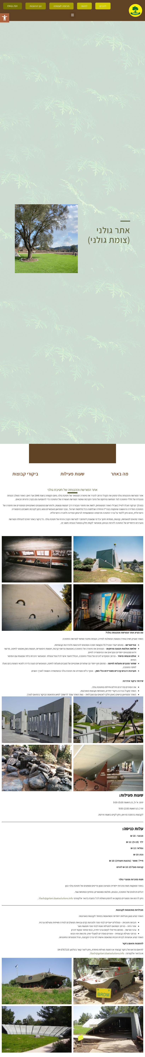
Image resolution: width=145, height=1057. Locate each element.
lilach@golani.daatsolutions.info (56, 898)
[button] (4, 17)
